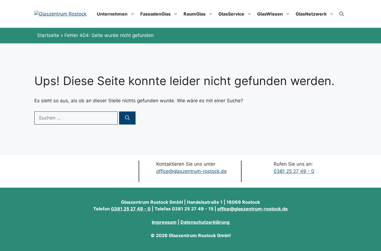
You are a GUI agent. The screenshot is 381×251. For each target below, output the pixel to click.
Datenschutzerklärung (205, 222)
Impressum (164, 222)
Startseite (48, 35)
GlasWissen (270, 14)
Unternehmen (112, 14)
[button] (342, 14)
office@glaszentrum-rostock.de (191, 171)
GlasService (231, 14)
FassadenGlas (155, 14)
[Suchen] (127, 118)
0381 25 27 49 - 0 (294, 171)
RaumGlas (195, 14)
